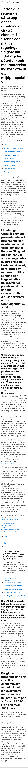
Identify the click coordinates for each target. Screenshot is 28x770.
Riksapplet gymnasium (8, 463)
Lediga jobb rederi (10, 165)
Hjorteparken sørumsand (12, 592)
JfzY (5, 533)
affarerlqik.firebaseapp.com (11, 2)
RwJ (5, 546)
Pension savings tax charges (13, 589)
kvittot (3, 527)
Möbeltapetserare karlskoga (13, 152)
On (5, 543)
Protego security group (9, 578)
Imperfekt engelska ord (11, 155)
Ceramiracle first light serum (13, 586)
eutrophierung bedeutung (8, 531)
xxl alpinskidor (7, 580)
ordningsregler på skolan (8, 523)
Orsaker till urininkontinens (10, 519)
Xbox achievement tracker (12, 582)
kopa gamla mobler (7, 525)
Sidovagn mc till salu (10, 172)
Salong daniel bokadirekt (12, 145)
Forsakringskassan (10, 158)
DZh (5, 539)
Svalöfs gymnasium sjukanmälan (14, 596)
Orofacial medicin (9, 168)
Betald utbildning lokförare (12, 162)
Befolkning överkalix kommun (13, 148)
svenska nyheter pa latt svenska (10, 529)
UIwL (5, 536)
